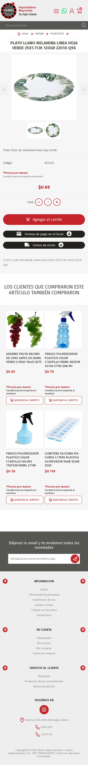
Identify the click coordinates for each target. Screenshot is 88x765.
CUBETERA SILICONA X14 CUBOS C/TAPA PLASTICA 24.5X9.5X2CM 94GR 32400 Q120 (62, 459)
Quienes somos (44, 604)
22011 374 (46, 734)
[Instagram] (44, 709)
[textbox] (40, 25)
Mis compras (44, 648)
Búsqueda (44, 676)
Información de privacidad (44, 594)
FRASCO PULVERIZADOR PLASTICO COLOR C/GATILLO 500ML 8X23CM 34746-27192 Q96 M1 (62, 360)
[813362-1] (63, 429)
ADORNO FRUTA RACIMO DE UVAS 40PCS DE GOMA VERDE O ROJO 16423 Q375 (24, 358)
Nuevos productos (44, 686)
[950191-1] (24, 329)
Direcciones (44, 643)
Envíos (44, 589)
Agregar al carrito (26, 400)
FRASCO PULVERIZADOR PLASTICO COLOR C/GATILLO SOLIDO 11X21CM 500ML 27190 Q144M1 (22, 461)
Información (44, 638)
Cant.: (30, 202)
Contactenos (44, 615)
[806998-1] (63, 329)
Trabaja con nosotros (44, 610)
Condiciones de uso (44, 599)
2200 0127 (47, 727)
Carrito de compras (44, 653)
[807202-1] (24, 429)
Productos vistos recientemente (44, 681)
